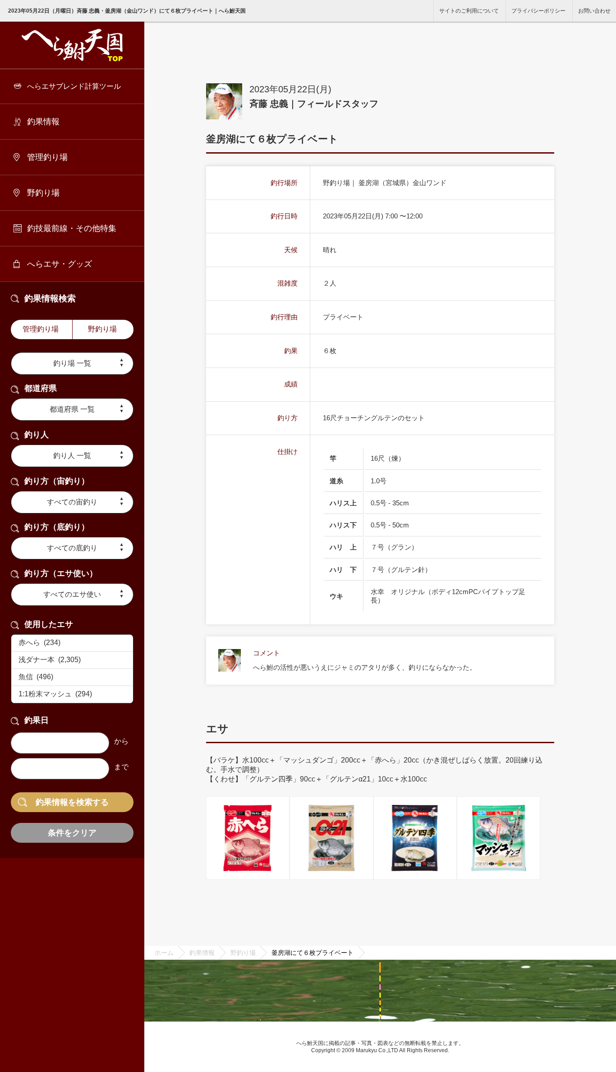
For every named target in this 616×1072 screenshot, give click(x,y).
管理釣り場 (47, 157)
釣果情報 (43, 121)
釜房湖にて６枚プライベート (312, 952)
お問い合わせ (594, 11)
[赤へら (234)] (72, 643)
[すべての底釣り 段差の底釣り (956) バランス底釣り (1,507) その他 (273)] (72, 548)
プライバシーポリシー (538, 11)
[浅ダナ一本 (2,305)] (72, 660)
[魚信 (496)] (72, 677)
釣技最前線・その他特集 (71, 228)
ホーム (164, 952)
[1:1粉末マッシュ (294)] (72, 694)
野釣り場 (43, 192)
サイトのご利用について (469, 11)
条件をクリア (72, 832)
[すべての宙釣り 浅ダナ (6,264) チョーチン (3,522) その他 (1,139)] (72, 502)
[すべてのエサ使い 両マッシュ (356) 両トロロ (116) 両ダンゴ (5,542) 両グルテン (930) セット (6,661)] (72, 594)
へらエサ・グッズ (59, 263)
